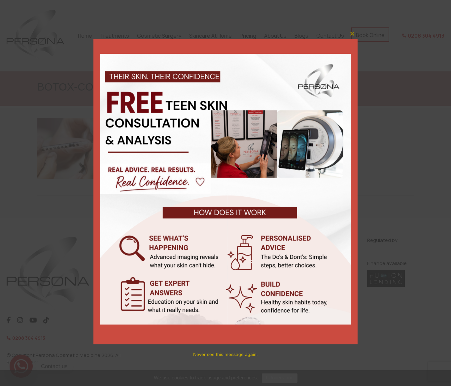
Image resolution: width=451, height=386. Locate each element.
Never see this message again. (225, 354)
